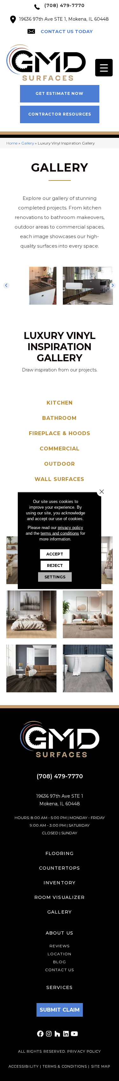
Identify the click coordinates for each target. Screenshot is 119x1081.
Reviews (60, 945)
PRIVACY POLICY (84, 1051)
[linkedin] (66, 1033)
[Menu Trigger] (104, 67)
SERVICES (59, 987)
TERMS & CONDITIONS (65, 1066)
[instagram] (49, 1033)
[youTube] (75, 1033)
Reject (55, 565)
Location (59, 953)
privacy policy (70, 527)
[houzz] (58, 1033)
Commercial (60, 449)
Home (11, 143)
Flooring (59, 853)
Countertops (59, 868)
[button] (59, 93)
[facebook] (40, 1033)
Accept (54, 554)
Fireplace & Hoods (59, 433)
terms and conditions (60, 533)
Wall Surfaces (59, 479)
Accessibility (24, 1066)
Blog (59, 961)
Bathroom (59, 418)
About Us (59, 933)
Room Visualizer (59, 897)
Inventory (59, 883)
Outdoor (59, 464)
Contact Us (59, 969)
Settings (54, 577)
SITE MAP (101, 1066)
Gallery (27, 143)
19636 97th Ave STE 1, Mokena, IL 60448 (64, 19)
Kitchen (60, 403)
